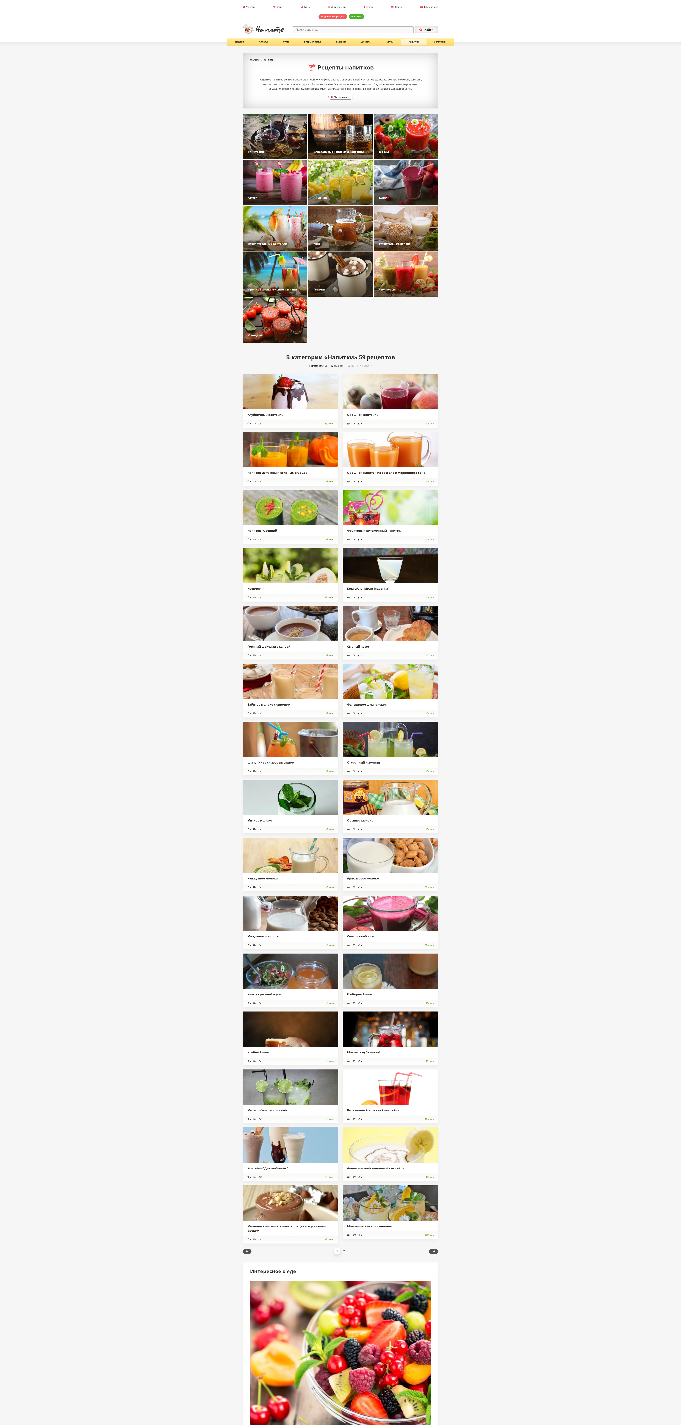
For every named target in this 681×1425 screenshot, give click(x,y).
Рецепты (250, 7)
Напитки (414, 41)
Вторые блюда (312, 41)
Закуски (239, 41)
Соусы (389, 41)
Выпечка (341, 41)
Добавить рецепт (334, 16)
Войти (358, 16)
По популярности (361, 617)
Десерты (366, 41)
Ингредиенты (338, 7)
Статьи (279, 7)
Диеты (369, 7)
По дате (339, 617)
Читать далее (342, 97)
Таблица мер (431, 7)
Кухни (307, 7)
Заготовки (440, 41)
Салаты (263, 41)
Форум (398, 7)
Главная (255, 60)
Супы (286, 41)
